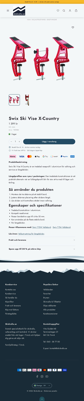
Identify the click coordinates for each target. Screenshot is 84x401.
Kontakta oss (10, 289)
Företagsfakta (11, 313)
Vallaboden (48, 289)
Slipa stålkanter (49, 305)
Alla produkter (49, 309)
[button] (7, 10)
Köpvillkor (9, 301)
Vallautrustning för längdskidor (31, 233)
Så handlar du (11, 297)
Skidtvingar (52, 20)
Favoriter (47, 293)
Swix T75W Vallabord (41, 227)
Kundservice (10, 293)
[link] (70, 10)
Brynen (46, 297)
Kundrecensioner (50, 313)
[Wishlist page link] (58, 10)
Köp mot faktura (12, 309)
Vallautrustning (39, 20)
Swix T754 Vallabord (62, 227)
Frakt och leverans (13, 305)
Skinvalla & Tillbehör (52, 301)
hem (28, 20)
